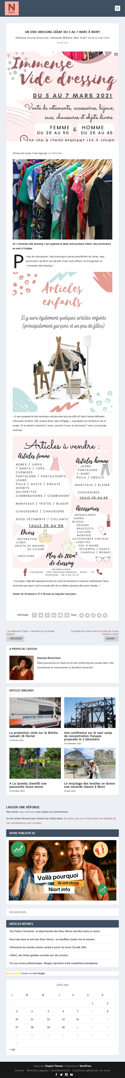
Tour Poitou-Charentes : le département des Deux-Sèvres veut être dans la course (54, 931)
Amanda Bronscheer (38, 38)
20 (63, 1027)
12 (48, 1019)
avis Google (38, 973)
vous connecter (27, 812)
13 (63, 1019)
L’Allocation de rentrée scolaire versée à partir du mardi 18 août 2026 (47, 947)
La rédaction (55, 153)
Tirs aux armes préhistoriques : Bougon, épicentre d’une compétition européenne (53, 963)
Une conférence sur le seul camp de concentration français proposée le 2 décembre (88, 736)
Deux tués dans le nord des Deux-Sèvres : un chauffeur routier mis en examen (52, 939)
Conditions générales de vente (91, 1070)
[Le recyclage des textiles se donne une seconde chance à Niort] (90, 763)
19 (48, 1027)
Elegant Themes (54, 1066)
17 (16, 1027)
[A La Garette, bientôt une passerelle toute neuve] (35, 763)
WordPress (85, 1066)
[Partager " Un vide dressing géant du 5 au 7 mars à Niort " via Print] (67, 615)
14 (77, 1019)
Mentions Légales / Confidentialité (48, 1070)
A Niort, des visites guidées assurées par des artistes (38, 955)
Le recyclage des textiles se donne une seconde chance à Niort (89, 785)
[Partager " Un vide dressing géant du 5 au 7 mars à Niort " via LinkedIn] (54, 615)
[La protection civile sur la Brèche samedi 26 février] (35, 712)
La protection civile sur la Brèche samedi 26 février (33, 734)
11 (32, 1019)
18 (32, 1027)
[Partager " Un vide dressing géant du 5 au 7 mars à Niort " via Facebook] (34, 615)
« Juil (12, 1049)
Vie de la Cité (95, 38)
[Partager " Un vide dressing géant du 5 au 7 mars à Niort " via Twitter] (41, 615)
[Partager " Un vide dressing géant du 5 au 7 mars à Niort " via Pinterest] (47, 615)
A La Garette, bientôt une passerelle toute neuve (28, 785)
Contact (19, 1070)
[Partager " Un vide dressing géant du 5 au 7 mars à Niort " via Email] (60, 615)
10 (16, 1019)
